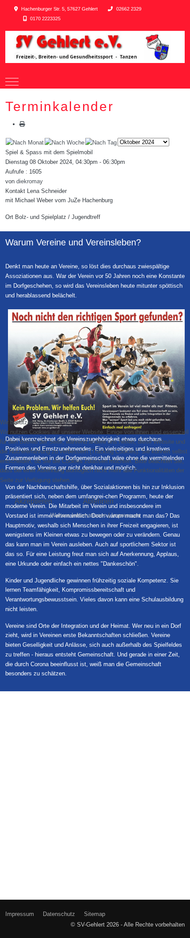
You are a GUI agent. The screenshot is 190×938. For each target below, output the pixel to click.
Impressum (125, 515)
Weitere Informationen (78, 515)
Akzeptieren (33, 501)
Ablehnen (98, 501)
